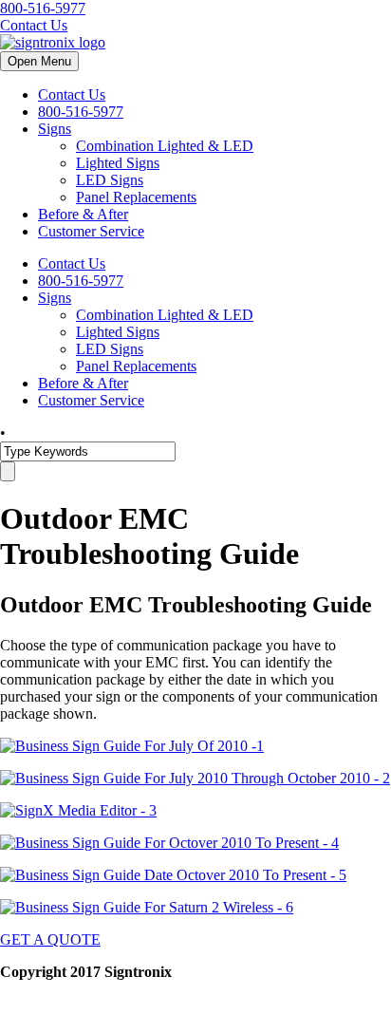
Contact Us (33, 25)
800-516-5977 (42, 8)
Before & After (83, 214)
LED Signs (109, 180)
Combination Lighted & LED (164, 146)
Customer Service (91, 231)
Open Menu (39, 61)
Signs (54, 129)
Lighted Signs (117, 163)
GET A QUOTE (50, 939)
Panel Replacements (136, 197)
